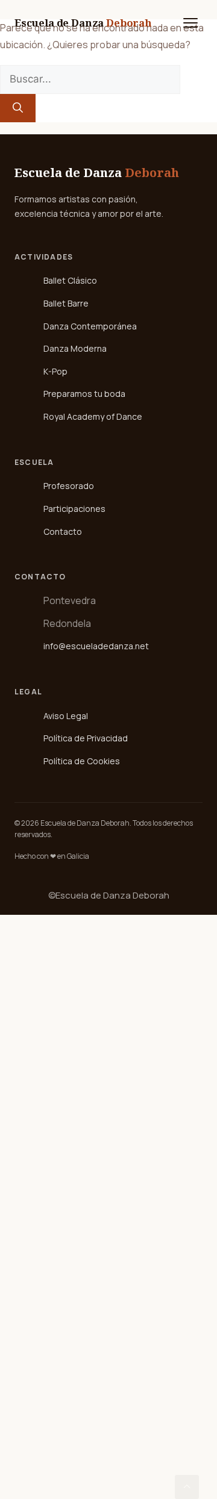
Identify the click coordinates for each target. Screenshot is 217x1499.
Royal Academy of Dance (92, 416)
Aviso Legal (65, 715)
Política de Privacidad (85, 738)
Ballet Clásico (70, 280)
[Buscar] (18, 108)
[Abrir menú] (190, 23)
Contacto (62, 531)
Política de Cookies (81, 761)
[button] (187, 1487)
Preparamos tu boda (84, 393)
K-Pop (55, 371)
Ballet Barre (66, 303)
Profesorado (68, 485)
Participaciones (74, 508)
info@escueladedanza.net (96, 646)
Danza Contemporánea (90, 326)
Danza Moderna (75, 348)
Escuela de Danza (83, 23)
